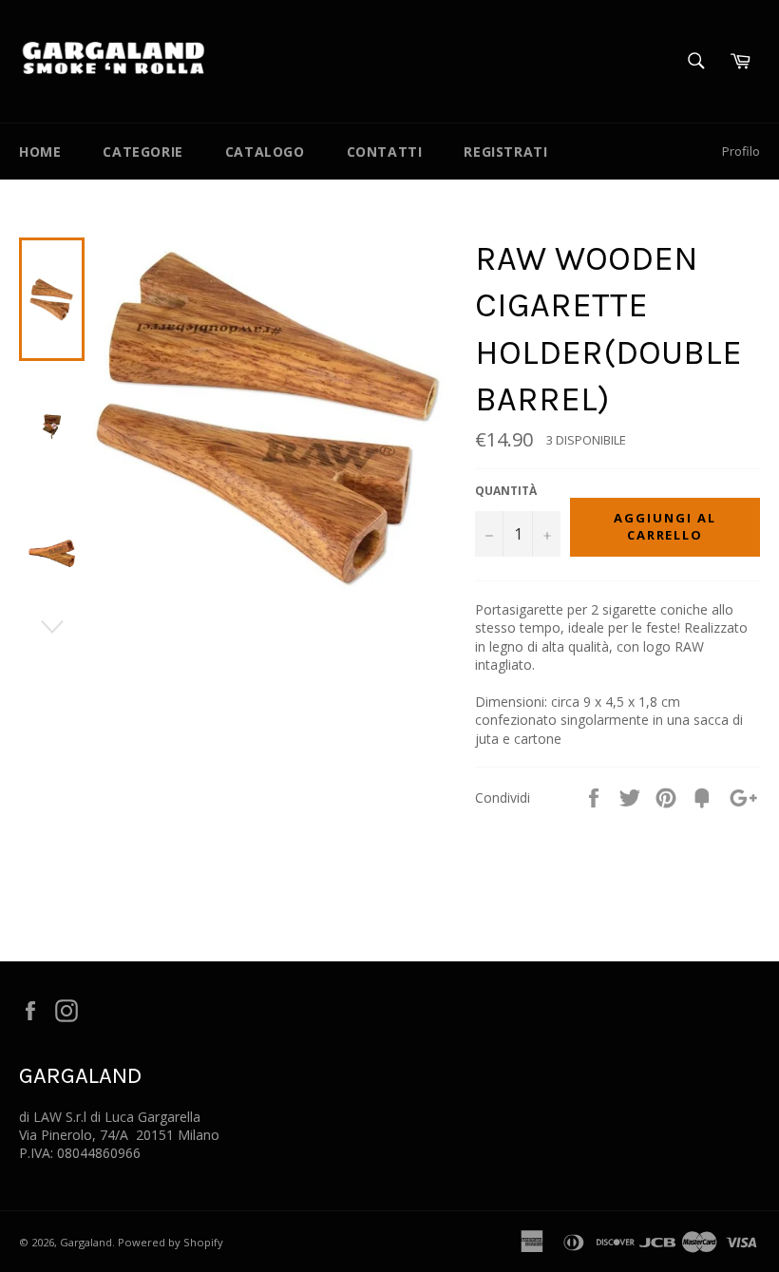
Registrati (505, 151)
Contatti (385, 151)
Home (40, 151)
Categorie (142, 151)
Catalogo (265, 151)
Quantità (506, 491)
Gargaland (86, 1242)
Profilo (741, 151)
